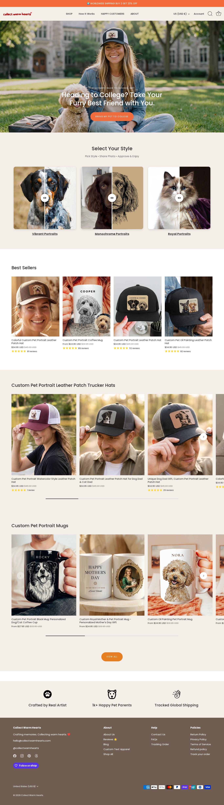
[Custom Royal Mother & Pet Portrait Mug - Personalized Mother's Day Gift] (112, 575)
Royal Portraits (179, 234)
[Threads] (36, 755)
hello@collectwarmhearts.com (32, 740)
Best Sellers (24, 268)
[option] (112, 76)
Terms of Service (200, 744)
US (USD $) (180, 13)
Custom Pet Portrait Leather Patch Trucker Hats (63, 385)
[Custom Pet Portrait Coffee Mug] (87, 306)
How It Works (87, 13)
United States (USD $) (24, 786)
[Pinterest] (29, 755)
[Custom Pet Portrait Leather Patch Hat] (138, 306)
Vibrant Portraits (45, 234)
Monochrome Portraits (112, 234)
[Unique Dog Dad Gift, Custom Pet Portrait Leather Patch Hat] (180, 434)
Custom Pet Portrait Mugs (39, 526)
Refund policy (198, 749)
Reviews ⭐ (110, 739)
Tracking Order (160, 744)
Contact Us (158, 734)
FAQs (154, 739)
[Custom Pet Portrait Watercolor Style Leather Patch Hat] (43, 434)
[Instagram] (22, 755)
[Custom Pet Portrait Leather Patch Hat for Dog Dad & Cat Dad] (112, 434)
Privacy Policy (198, 739)
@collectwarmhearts (26, 748)
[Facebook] (14, 755)
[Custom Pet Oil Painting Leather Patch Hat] (189, 306)
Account (199, 13)
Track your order (200, 754)
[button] (20, 436)
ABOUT (135, 13)
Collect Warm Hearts (32, 795)
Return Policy (198, 734)
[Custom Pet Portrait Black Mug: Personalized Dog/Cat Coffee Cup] (43, 575)
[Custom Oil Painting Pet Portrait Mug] (180, 575)
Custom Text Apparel (116, 749)
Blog (106, 744)
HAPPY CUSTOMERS (112, 13)
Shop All (108, 754)
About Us (109, 734)
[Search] (210, 13)
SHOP (69, 13)
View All (112, 656)
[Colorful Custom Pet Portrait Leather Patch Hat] (35, 306)
